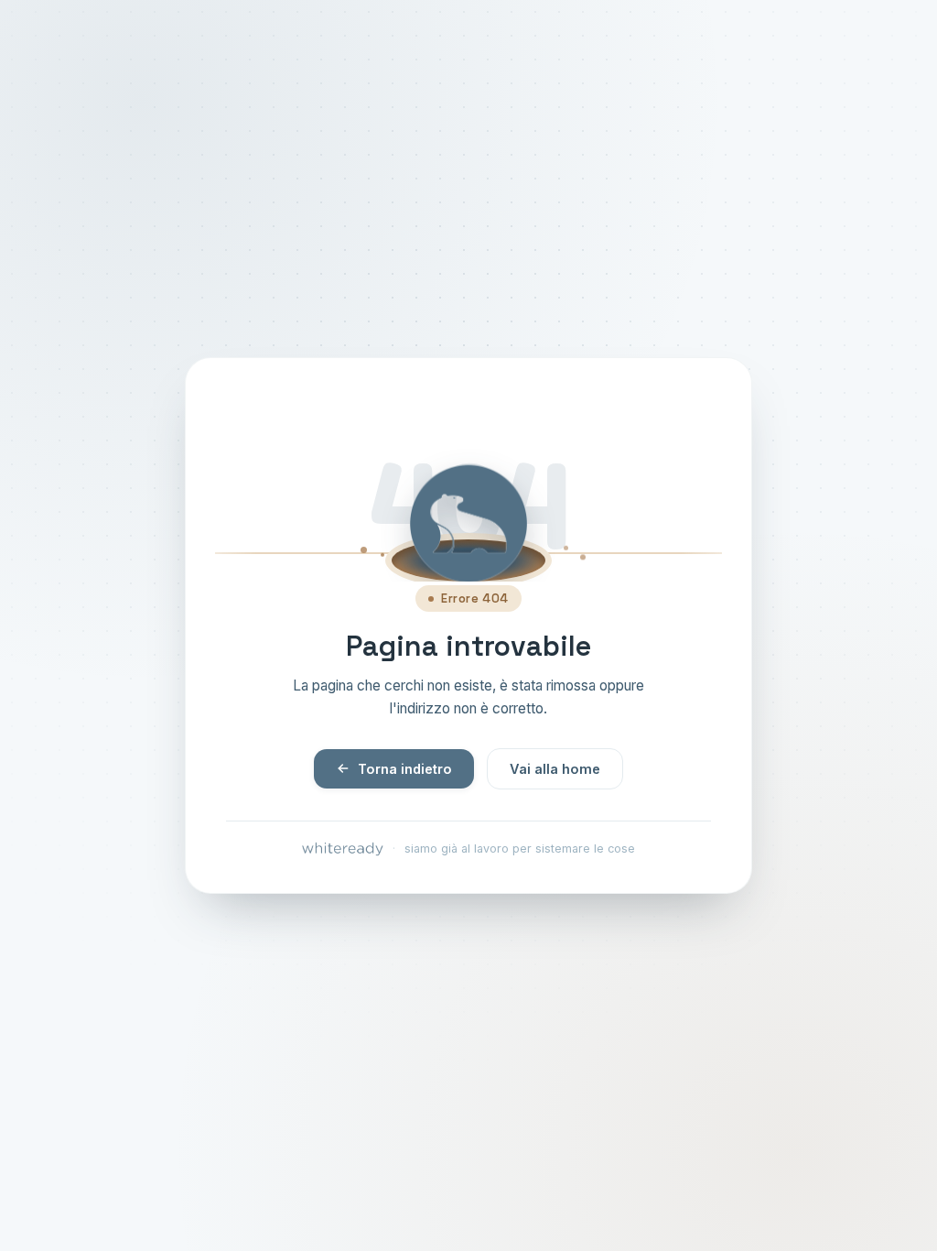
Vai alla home (555, 769)
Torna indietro (405, 769)
